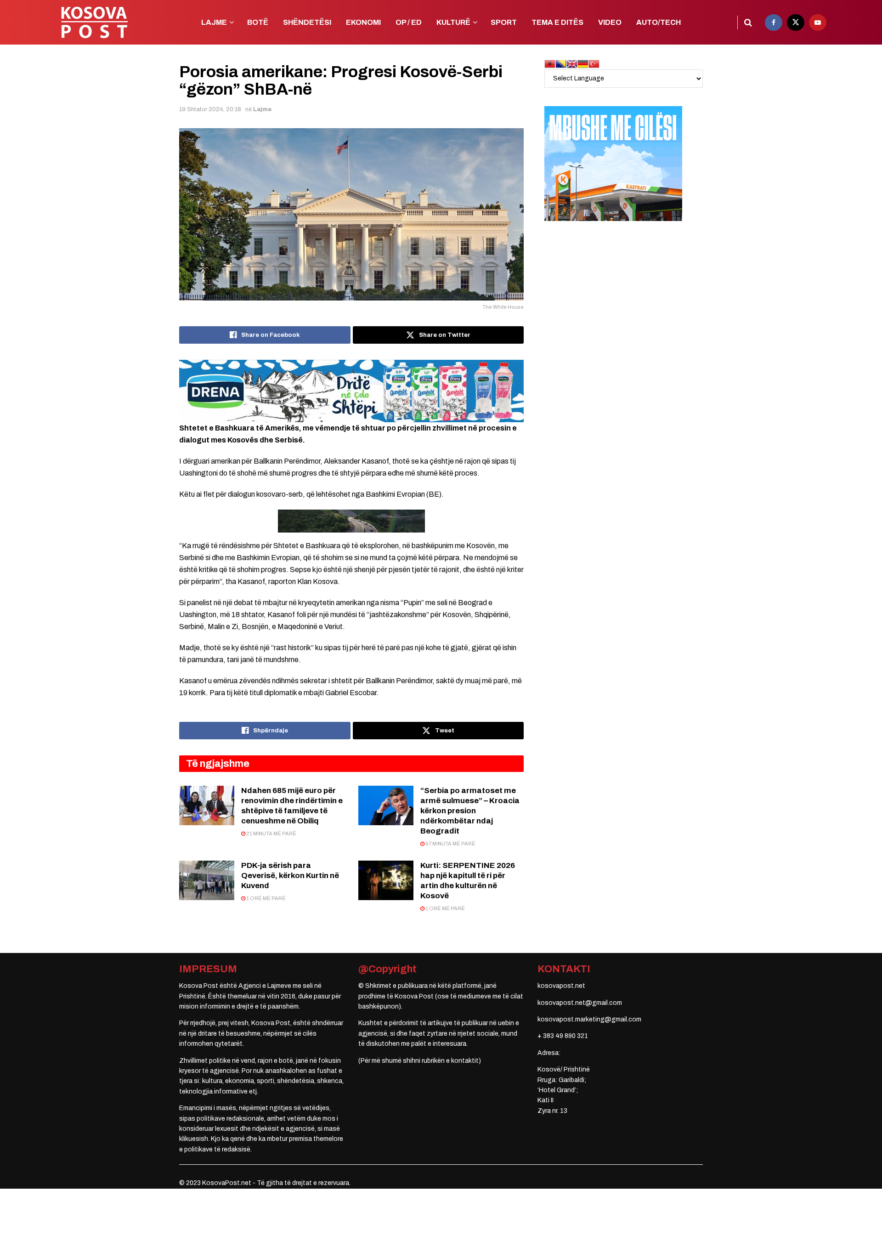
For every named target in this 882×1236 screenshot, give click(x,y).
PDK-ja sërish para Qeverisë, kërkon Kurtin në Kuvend (290, 875)
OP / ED (409, 22)
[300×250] (613, 163)
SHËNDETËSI (307, 22)
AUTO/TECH (658, 22)
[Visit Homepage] (94, 22)
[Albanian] (549, 63)
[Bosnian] (560, 63)
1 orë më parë (265, 898)
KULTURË (453, 22)
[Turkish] (593, 63)
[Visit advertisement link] (351, 391)
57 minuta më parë (449, 843)
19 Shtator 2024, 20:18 (210, 109)
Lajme (262, 109)
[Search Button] (748, 22)
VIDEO (610, 22)
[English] (571, 63)
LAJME (214, 22)
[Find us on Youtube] (817, 22)
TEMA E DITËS (557, 22)
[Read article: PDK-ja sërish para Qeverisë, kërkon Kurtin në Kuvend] (206, 880)
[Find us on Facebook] (773, 22)
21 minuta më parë (270, 833)
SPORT (504, 22)
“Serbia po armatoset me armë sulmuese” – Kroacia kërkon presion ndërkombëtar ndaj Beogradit (470, 810)
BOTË (257, 22)
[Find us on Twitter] (795, 22)
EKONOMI (363, 22)
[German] (582, 63)
